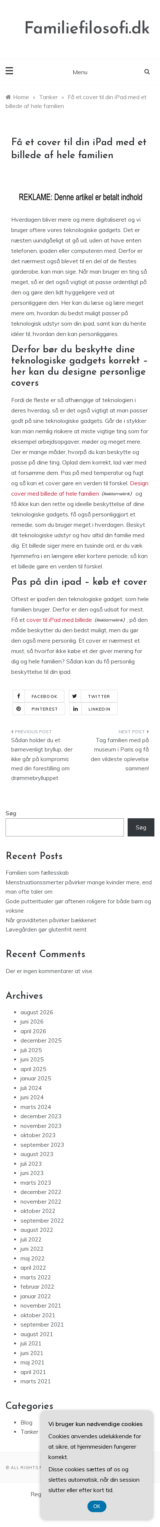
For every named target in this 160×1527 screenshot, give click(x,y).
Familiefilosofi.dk (87, 29)
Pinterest (45, 709)
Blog (26, 1422)
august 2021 (36, 1334)
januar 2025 (35, 1078)
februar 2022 (37, 1286)
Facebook (44, 696)
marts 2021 (35, 1381)
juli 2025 (31, 1050)
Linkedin (100, 709)
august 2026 (36, 1012)
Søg (11, 813)
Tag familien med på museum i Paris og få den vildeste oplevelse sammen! (120, 754)
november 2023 (40, 1125)
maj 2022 (32, 1258)
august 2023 (36, 1154)
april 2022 (33, 1267)
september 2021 (42, 1324)
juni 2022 (32, 1248)
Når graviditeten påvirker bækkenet (51, 920)
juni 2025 (32, 1059)
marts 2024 (35, 1106)
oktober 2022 (37, 1210)
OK (96, 1506)
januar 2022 (35, 1296)
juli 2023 (31, 1163)
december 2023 (40, 1116)
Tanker (29, 1431)
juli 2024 (31, 1088)
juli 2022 (31, 1239)
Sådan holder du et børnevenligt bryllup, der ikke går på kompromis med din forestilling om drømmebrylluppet (42, 759)
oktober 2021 (37, 1315)
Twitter (99, 696)
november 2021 (40, 1305)
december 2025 (40, 1040)
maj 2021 (32, 1362)
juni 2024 (32, 1097)
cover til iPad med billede (59, 619)
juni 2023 (32, 1173)
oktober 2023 (37, 1135)
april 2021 (33, 1372)
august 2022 (36, 1229)
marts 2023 (35, 1182)
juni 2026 (32, 1021)
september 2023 (42, 1144)
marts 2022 (35, 1277)
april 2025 (33, 1069)
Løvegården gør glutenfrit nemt (46, 929)
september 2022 (42, 1220)
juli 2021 (31, 1343)
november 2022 (40, 1201)
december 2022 (40, 1191)
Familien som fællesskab (37, 872)
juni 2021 (32, 1353)
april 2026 (33, 1031)
